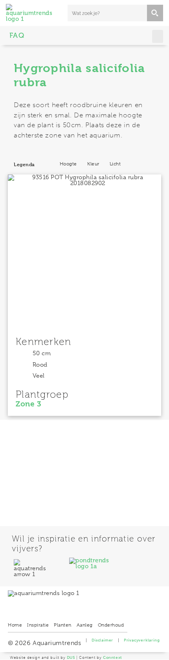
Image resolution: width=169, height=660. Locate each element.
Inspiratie (38, 625)
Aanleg (85, 625)
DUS (71, 657)
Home (15, 625)
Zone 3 (28, 404)
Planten (63, 625)
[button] (157, 36)
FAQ (17, 35)
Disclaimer (102, 640)
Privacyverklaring (142, 640)
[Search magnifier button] (155, 13)
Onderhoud (111, 625)
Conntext (112, 657)
